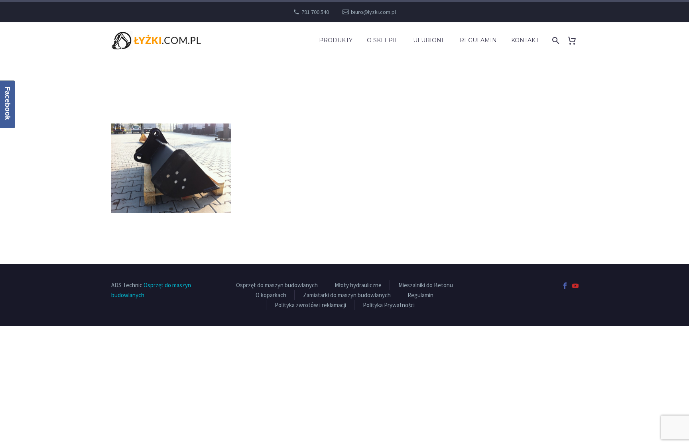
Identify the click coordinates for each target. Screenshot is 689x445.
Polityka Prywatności (389, 305)
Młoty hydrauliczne (358, 285)
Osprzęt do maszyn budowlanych (277, 285)
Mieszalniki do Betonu (425, 285)
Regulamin (478, 40)
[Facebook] (565, 285)
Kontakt (525, 40)
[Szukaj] (555, 40)
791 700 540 (315, 12)
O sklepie (383, 40)
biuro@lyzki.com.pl (373, 12)
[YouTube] (575, 285)
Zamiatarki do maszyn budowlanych (347, 295)
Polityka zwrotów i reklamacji (310, 305)
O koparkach (271, 295)
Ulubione (429, 40)
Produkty (335, 40)
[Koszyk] (575, 40)
